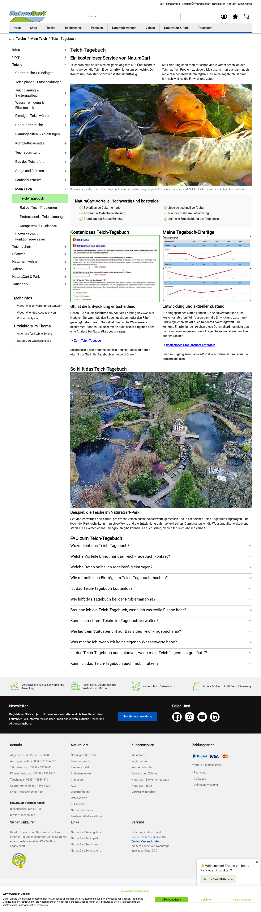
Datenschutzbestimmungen (135, 891)
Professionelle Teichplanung (41, 217)
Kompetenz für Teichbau (38, 226)
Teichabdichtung (28, 152)
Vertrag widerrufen (143, 792)
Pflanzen (97, 28)
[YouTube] (202, 717)
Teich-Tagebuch (32, 198)
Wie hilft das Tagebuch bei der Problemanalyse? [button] (112, 599)
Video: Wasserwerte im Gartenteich (39, 305)
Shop (33, 28)
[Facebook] (177, 717)
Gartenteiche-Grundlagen (34, 73)
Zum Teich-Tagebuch (88, 340)
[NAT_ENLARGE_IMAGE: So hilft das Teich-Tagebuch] (161, 440)
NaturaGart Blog (141, 785)
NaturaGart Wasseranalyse (34, 340)
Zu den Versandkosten (145, 841)
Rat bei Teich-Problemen (38, 207)
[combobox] (133, 16)
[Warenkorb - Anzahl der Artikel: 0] (246, 16)
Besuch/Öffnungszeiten (196, 3)
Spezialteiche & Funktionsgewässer (30, 236)
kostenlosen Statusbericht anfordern (190, 345)
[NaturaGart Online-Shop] (28, 16)
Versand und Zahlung (144, 773)
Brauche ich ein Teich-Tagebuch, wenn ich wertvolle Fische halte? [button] (128, 610)
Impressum (78, 779)
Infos (17, 28)
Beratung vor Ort (81, 761)
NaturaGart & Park (176, 28)
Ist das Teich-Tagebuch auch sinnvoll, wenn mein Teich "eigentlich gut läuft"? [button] (138, 652)
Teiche (50, 28)
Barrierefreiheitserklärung (87, 816)
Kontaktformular (141, 767)
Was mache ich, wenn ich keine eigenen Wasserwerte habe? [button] (123, 642)
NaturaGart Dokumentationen (150, 779)
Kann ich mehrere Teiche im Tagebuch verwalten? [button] (114, 620)
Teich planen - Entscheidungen (38, 82)
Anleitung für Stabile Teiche (34, 333)
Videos (150, 28)
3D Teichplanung (170, 3)
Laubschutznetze (28, 180)
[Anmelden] (224, 16)
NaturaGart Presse (82, 810)
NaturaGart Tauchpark (85, 838)
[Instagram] (189, 717)
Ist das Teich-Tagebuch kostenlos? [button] (101, 588)
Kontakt (231, 3)
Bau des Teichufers (29, 162)
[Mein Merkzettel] (235, 16)
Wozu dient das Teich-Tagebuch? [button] (99, 545)
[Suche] (179, 16)
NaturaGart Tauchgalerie (86, 832)
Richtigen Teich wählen (32, 116)
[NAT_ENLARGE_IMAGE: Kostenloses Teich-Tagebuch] (115, 268)
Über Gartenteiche (29, 125)
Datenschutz (79, 798)
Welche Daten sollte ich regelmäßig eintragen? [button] (111, 567)
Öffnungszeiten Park (83, 755)
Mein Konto (245, 3)
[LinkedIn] (215, 717)
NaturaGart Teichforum (85, 844)
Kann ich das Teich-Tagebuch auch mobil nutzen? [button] (114, 663)
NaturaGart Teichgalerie (86, 850)
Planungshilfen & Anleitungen (37, 134)
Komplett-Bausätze (30, 143)
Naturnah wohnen (124, 28)
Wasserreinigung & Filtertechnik (29, 105)
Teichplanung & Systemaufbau (27, 92)
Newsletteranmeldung (137, 716)
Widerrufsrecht (80, 792)
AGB (73, 785)
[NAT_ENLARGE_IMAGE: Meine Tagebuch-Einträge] (207, 268)
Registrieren (139, 761)
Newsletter (218, 3)
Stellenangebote (81, 773)
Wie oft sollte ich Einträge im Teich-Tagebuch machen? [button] (119, 577)
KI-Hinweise (78, 804)
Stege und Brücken (29, 171)
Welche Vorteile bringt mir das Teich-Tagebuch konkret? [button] (120, 556)
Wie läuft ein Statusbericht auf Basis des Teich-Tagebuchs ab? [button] (125, 631)
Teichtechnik (73, 28)
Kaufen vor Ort (80, 767)
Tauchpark (205, 28)
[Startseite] (10, 39)
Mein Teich (38, 39)
